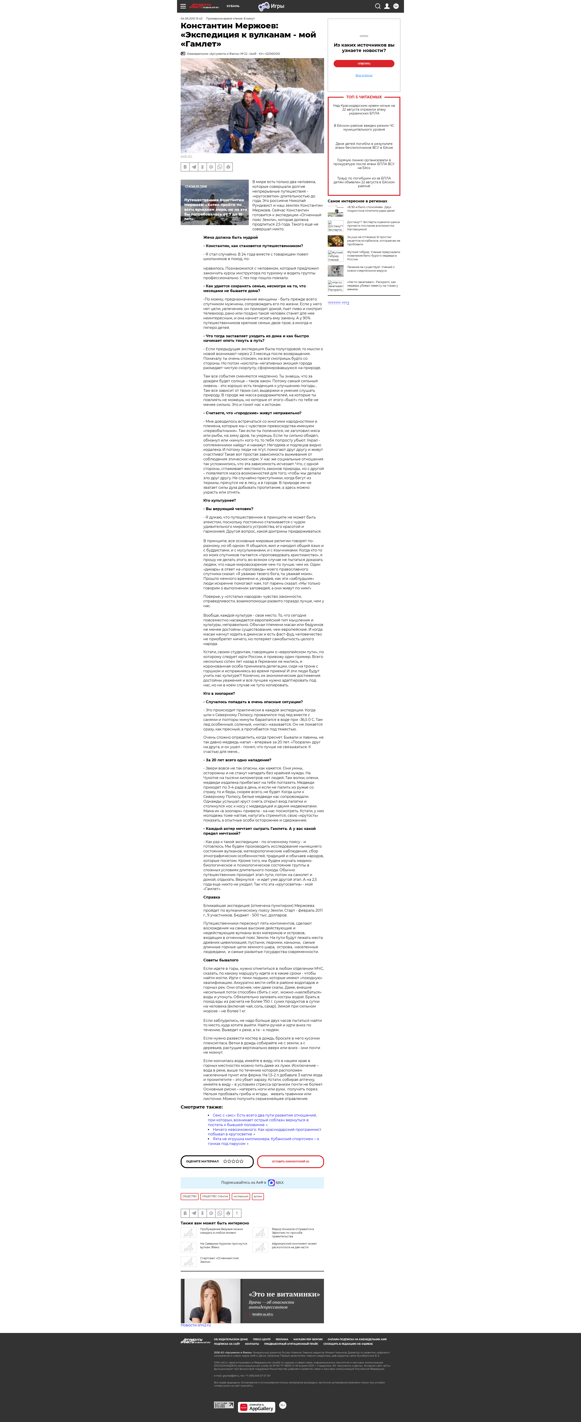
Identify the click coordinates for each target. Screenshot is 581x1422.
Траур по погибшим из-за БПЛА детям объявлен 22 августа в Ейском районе (364, 182)
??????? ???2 (338, 303)
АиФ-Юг (186, 156)
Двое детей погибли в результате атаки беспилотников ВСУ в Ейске (364, 146)
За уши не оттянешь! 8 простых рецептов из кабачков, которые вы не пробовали (373, 240)
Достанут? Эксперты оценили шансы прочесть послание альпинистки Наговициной (373, 225)
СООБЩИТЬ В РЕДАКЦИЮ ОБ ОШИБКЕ (348, 1344)
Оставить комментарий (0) (290, 1161)
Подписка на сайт (227, 1344)
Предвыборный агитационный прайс (291, 1344)
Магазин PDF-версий (308, 1339)
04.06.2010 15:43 (191, 18)
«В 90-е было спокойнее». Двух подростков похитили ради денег (371, 208)
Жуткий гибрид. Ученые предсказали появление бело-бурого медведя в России (373, 255)
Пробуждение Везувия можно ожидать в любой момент (221, 1230)
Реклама (282, 1339)
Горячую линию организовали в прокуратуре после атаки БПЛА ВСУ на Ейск (364, 164)
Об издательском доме (231, 1339)
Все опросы (364, 75)
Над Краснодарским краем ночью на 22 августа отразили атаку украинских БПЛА (364, 109)
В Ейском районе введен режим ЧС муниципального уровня (364, 128)
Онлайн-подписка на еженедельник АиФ (357, 1339)
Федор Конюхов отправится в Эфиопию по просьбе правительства (293, 1232)
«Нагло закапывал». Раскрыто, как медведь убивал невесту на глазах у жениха (372, 285)
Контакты (252, 1344)
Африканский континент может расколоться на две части (294, 1245)
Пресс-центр (262, 1339)
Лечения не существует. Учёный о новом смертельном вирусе (371, 268)
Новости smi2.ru (196, 1325)
